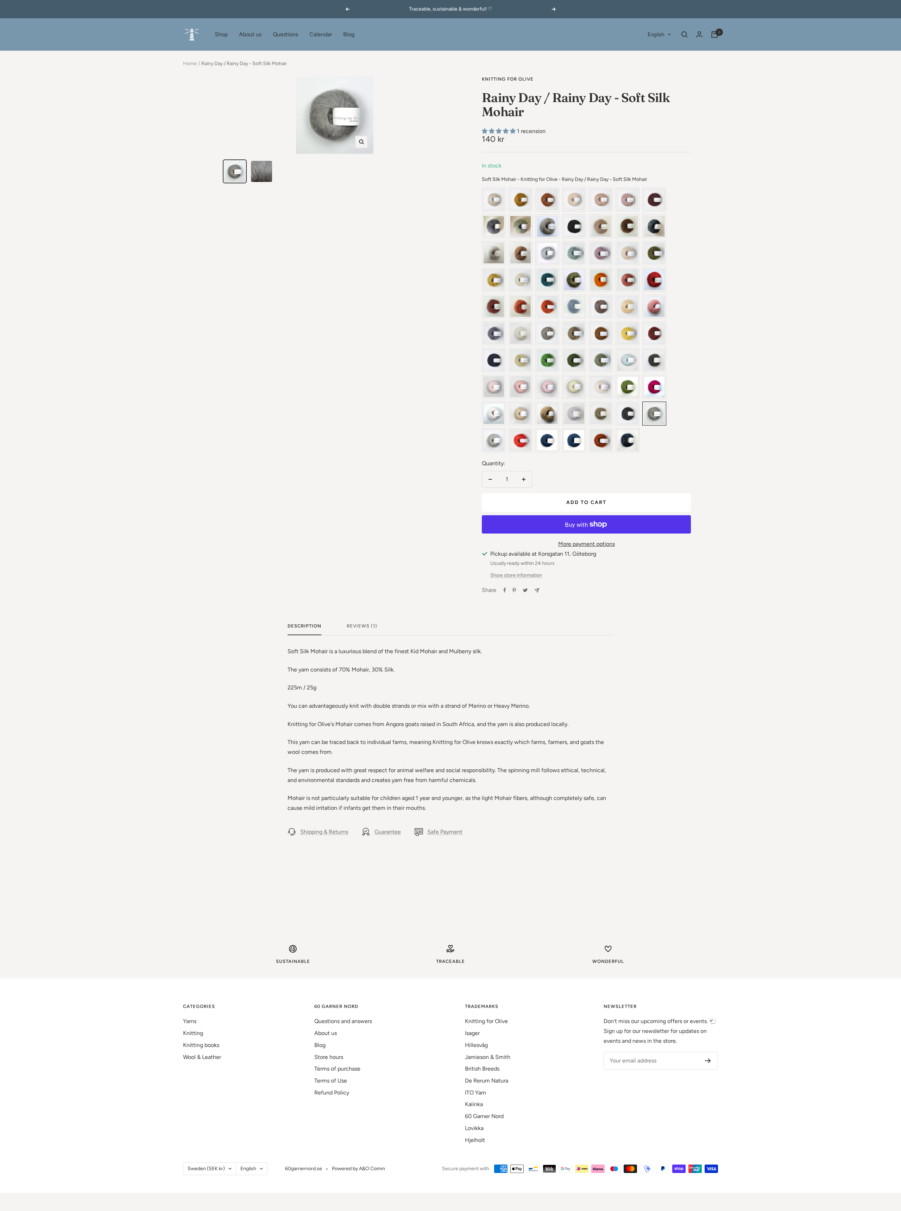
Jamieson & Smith (487, 1057)
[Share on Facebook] (504, 590)
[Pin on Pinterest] (514, 590)
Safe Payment (444, 831)
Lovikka (474, 1128)
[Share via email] (537, 590)
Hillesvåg (476, 1045)
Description (304, 626)
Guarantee (387, 831)
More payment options (586, 544)
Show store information (516, 575)
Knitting (193, 1033)
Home (190, 64)
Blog (348, 34)
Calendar (320, 34)
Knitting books (201, 1045)
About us (250, 34)
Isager (472, 1033)
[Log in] (699, 34)
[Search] (684, 34)
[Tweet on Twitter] (525, 590)
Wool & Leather (202, 1057)
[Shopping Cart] (714, 34)
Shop (221, 34)
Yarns (189, 1021)
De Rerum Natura (486, 1080)
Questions (285, 34)
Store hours (328, 1057)
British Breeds (482, 1068)
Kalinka (474, 1104)
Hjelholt (475, 1140)
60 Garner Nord (484, 1116)
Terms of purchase (337, 1068)
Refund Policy (331, 1092)
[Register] (708, 1060)
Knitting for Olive (508, 79)
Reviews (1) (362, 626)
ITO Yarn (475, 1092)
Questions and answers (343, 1021)
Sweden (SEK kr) (206, 1169)
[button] (499, 131)
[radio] (494, 200)
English (656, 34)
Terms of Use (330, 1080)
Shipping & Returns (324, 831)
